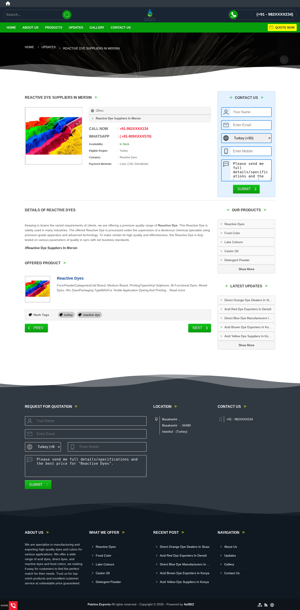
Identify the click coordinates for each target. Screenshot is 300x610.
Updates (76, 27)
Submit (244, 189)
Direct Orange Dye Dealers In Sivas (249, 300)
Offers (100, 110)
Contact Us (121, 27)
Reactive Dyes (70, 278)
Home (11, 27)
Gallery (97, 27)
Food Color (232, 233)
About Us (30, 27)
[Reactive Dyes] (37, 289)
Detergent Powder (237, 260)
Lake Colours (233, 242)
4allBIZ (189, 604)
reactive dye (91, 315)
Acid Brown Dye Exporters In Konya (249, 327)
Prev (38, 328)
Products (53, 27)
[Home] (7, 3)
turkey (68, 315)
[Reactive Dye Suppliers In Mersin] (54, 136)
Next (197, 328)
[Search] (66, 14)
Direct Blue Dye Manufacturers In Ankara (249, 318)
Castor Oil (231, 251)
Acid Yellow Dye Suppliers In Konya (248, 336)
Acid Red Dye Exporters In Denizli (247, 309)
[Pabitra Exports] (150, 14)
